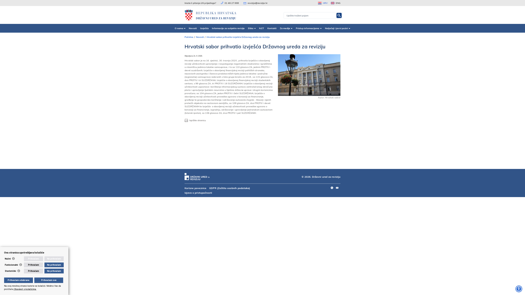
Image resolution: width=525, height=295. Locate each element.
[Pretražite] (339, 15)
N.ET (261, 28)
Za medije (285, 28)
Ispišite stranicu (197, 120)
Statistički (10, 271)
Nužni (8, 258)
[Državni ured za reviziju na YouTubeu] (337, 188)
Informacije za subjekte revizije (228, 28)
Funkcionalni (11, 265)
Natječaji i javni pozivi (336, 28)
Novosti (193, 28)
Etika (250, 28)
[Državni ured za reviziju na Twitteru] (332, 188)
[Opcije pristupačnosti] (518, 288)
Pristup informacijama (307, 28)
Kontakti (272, 28)
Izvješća (204, 28)
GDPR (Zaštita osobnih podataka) (229, 188)
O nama (179, 28)
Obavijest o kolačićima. (25, 289)
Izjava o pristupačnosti (198, 192)
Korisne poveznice (195, 188)
